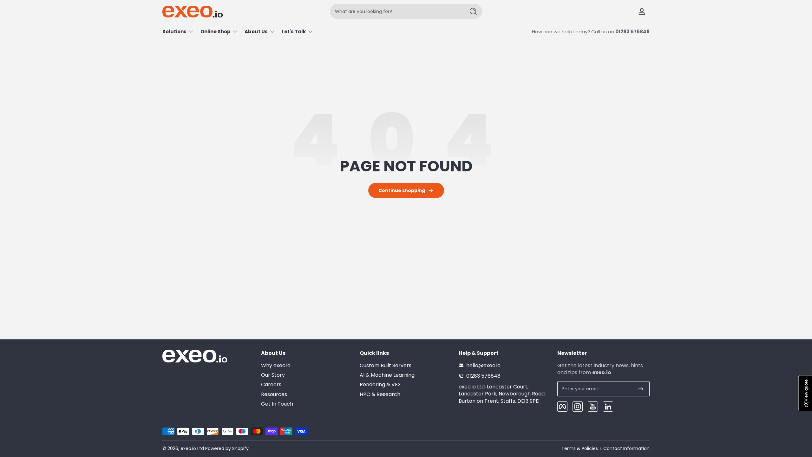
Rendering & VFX (380, 384)
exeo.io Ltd (192, 448)
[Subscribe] (641, 388)
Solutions (174, 31)
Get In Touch (277, 404)
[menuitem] (307, 365)
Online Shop (215, 31)
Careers (271, 384)
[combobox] (396, 11)
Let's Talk (294, 31)
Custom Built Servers (385, 365)
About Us (256, 31)
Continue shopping (401, 190)
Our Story (273, 374)
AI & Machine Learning (387, 374)
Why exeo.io (276, 365)
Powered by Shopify (227, 448)
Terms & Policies (579, 449)
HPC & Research (380, 394)
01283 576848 (632, 31)
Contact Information (626, 449)
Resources (274, 394)
